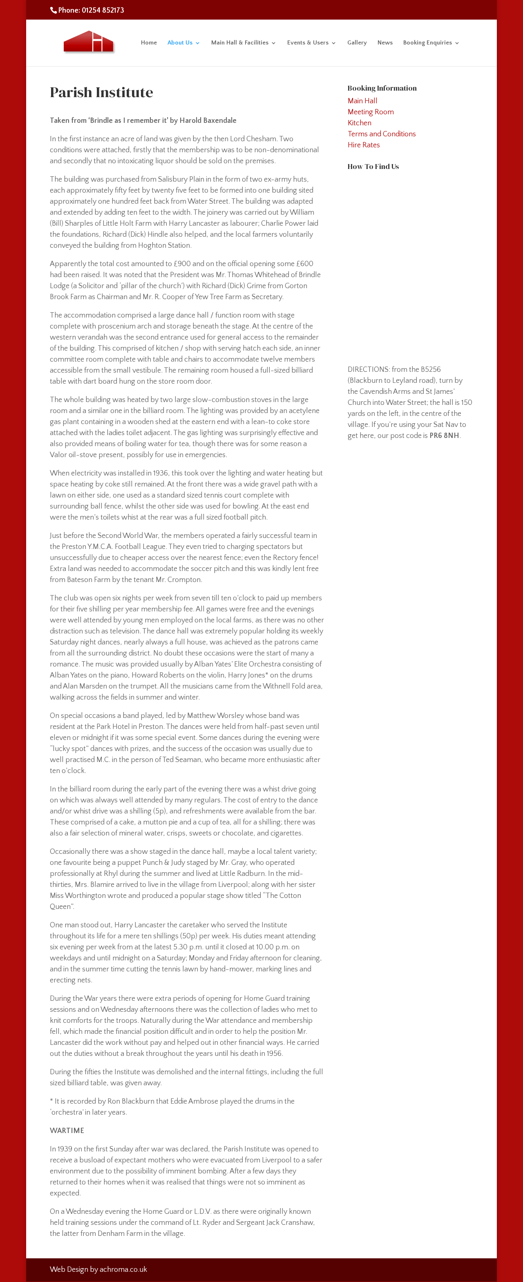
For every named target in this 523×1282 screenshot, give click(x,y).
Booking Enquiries (427, 43)
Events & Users (308, 43)
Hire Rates (364, 145)
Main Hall (363, 101)
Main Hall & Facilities (239, 43)
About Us (180, 43)
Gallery (357, 43)
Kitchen (359, 123)
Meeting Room (371, 112)
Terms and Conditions (382, 134)
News (385, 43)
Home (149, 43)
